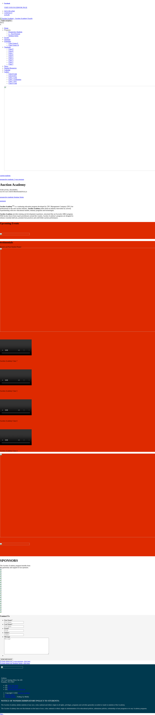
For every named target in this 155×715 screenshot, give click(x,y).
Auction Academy (24, 693)
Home (6, 28)
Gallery (6, 72)
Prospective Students (15, 32)
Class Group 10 (13, 45)
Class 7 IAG (12, 81)
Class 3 (10, 60)
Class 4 (10, 58)
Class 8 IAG (12, 76)
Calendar (7, 70)
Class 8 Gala (12, 74)
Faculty (6, 38)
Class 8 (10, 51)
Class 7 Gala (12, 78)
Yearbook (7, 47)
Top (2, 714)
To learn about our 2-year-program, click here (15, 661)
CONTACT (8, 13)
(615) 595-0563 (12, 687)
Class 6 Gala (12, 83)
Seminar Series (13, 36)
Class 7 (10, 53)
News (6, 66)
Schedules (7, 41)
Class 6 (10, 55)
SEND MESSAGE (6, 659)
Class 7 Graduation (14, 79)
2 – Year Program (14, 34)
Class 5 (10, 57)
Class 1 (10, 64)
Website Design (10, 697)
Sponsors (7, 39)
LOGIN (7, 15)
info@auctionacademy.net (16, 689)
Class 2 (10, 62)
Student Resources (10, 68)
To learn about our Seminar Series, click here (15, 663)
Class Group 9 (13, 43)
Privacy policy (10, 695)
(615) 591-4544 (9, 11)
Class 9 (10, 49)
